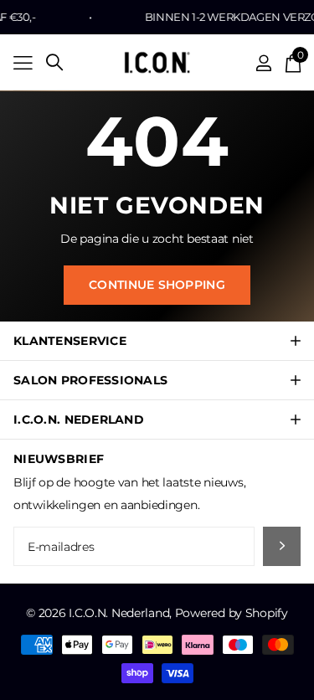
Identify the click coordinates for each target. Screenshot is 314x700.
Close (157, 341)
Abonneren (282, 546)
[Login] (264, 63)
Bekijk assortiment (23, 62)
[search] (54, 62)
